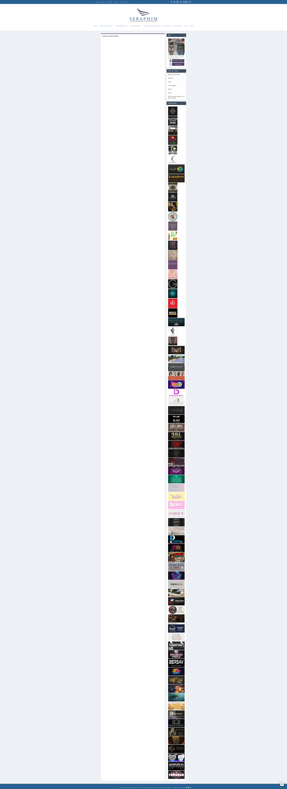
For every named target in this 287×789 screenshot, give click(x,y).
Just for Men (135, 26)
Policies (170, 89)
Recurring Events (106, 26)
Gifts (192, 26)
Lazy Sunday (177, 26)
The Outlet (167, 26)
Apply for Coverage (100, 2)
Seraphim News (124, 2)
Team (169, 82)
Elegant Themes (105, 785)
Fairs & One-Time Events (152, 26)
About (169, 93)
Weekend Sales (121, 26)
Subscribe (170, 78)
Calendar (116, 2)
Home (95, 26)
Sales (186, 26)
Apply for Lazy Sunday (174, 74)
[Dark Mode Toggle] (282, 784)
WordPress (118, 785)
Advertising (109, 2)
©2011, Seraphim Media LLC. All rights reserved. (176, 97)
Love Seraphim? (172, 85)
